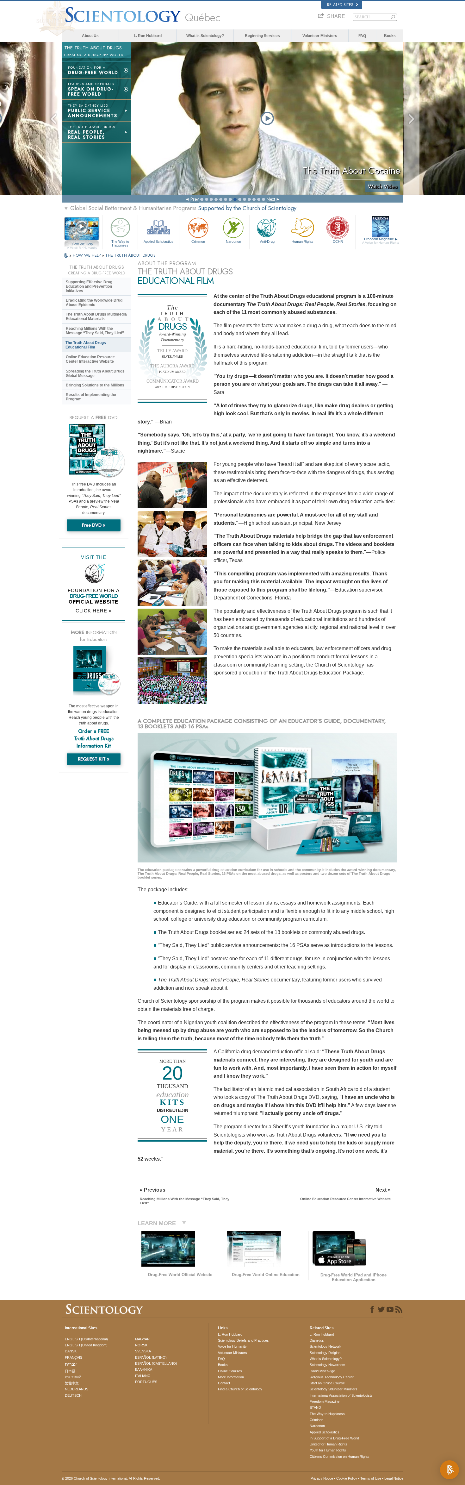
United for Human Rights (328, 1444)
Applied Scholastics (158, 241)
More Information (231, 1377)
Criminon (198, 241)
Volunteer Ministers (319, 36)
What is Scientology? (205, 36)
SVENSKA (143, 1351)
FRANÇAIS (73, 1357)
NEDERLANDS (76, 1389)
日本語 (70, 1371)
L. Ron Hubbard (148, 36)
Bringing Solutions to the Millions (95, 385)
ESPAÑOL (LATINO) (151, 1357)
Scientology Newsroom (327, 1365)
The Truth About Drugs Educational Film (85, 345)
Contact (224, 1383)
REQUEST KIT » (93, 759)
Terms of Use (370, 1478)
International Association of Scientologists (341, 1395)
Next (271, 199)
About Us (90, 36)
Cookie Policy (346, 1478)
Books (390, 36)
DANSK (71, 1351)
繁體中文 (72, 1383)
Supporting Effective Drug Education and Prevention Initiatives (89, 286)
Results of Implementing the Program (91, 396)
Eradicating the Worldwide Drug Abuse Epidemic (94, 302)
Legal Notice (393, 1478)
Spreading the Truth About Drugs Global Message (95, 373)
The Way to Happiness (120, 243)
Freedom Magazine (380, 240)
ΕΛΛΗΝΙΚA (143, 1369)
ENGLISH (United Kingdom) (86, 1345)
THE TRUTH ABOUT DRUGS (130, 255)
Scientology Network (325, 1346)
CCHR (338, 241)
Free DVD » (93, 525)
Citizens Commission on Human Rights (339, 1456)
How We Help (82, 244)
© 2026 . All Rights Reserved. (111, 1478)
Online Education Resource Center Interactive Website (90, 359)
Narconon (233, 241)
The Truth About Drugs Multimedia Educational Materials (96, 316)
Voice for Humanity (232, 1346)
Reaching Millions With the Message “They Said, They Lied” (95, 330)
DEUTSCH (73, 1395)
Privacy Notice (322, 1478)
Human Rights (302, 241)
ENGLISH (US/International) (86, 1339)
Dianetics (317, 1340)
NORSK (141, 1345)
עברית (71, 1364)
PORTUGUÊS (146, 1382)
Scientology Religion (325, 1353)
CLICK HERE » (94, 610)
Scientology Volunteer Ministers (333, 1389)
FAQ (362, 36)
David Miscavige (322, 1371)
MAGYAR (142, 1339)
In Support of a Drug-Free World (334, 1438)
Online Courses (230, 1371)
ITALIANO (143, 1376)
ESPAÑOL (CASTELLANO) (156, 1363)
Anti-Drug (267, 241)
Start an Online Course (327, 1383)
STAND (315, 1407)
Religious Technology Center (332, 1377)
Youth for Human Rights (328, 1450)
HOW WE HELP (87, 255)
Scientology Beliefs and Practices (243, 1340)
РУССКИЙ (73, 1377)
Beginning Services (262, 36)
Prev (194, 199)
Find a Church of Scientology (240, 1389)
